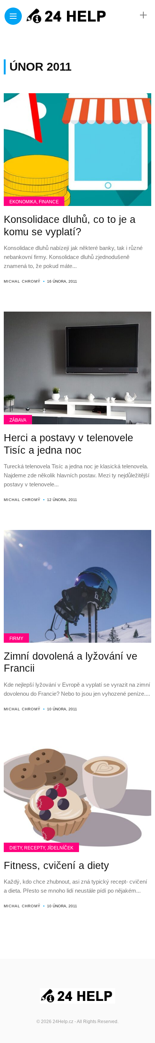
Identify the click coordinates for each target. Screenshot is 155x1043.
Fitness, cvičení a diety (56, 865)
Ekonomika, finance (34, 201)
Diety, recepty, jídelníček (41, 848)
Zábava (17, 420)
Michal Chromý (22, 281)
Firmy (16, 638)
